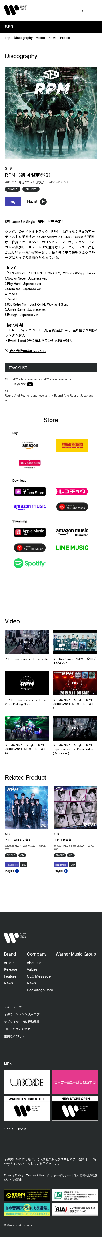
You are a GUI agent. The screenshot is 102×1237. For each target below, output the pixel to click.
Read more (12, 865)
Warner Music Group (76, 954)
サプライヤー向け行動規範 (22, 1021)
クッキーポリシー (59, 1175)
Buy (13, 201)
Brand (10, 954)
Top (7, 38)
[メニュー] (94, 11)
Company (36, 954)
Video (40, 38)
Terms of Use (35, 1175)
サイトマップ (13, 1007)
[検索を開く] (82, 11)
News (52, 38)
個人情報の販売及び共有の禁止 (57, 1159)
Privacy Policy (13, 1175)
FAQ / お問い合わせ (17, 1029)
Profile (65, 38)
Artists (9, 963)
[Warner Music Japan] (15, 938)
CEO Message (39, 976)
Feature (10, 976)
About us (34, 963)
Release (10, 969)
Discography (23, 38)
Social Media (15, 1129)
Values (32, 969)
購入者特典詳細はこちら (27, 350)
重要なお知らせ (14, 1036)
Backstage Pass (40, 990)
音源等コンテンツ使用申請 (22, 1014)
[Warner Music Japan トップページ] (15, 10)
